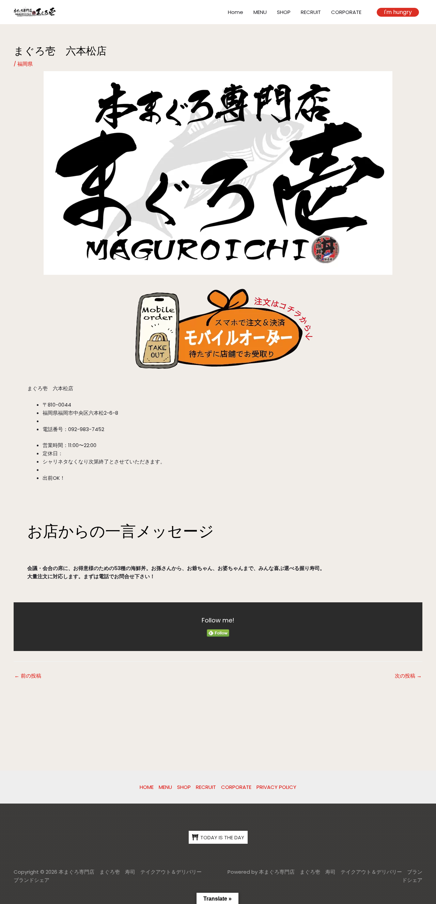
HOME (147, 787)
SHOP (284, 12)
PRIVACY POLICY (276, 787)
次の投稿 (408, 675)
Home (235, 12)
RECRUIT (311, 12)
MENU (260, 12)
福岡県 (25, 63)
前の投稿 (27, 675)
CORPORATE (346, 12)
